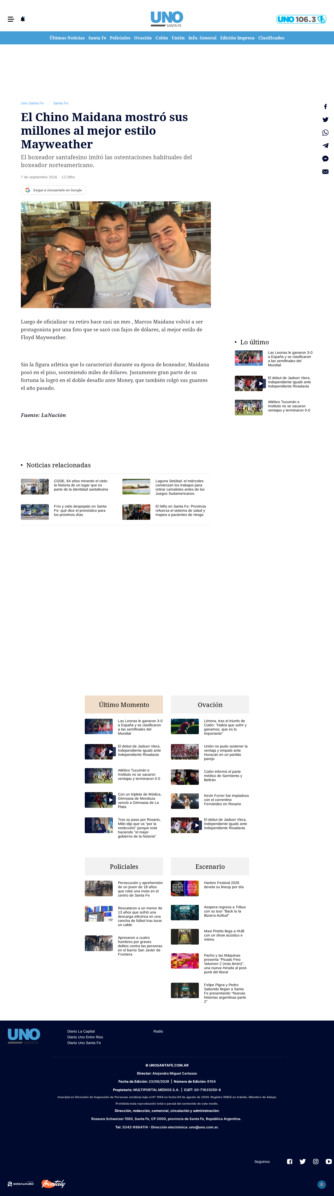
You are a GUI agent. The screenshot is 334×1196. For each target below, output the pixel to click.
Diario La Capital (81, 1031)
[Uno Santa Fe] (167, 19)
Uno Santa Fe (32, 103)
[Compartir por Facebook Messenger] (325, 159)
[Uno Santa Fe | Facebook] (289, 1161)
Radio (158, 1031)
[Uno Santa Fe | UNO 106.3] (301, 19)
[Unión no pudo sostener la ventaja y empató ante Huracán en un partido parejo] (210, 752)
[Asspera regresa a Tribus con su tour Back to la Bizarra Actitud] (210, 912)
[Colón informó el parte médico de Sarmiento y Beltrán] (210, 777)
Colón (162, 38)
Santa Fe (97, 38)
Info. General (202, 38)
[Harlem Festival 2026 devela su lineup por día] (210, 888)
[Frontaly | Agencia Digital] (49, 1184)
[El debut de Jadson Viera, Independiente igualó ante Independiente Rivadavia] (274, 383)
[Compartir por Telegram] (325, 145)
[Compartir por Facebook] (325, 106)
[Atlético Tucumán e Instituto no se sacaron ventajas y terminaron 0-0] (274, 407)
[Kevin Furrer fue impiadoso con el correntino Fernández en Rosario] (210, 801)
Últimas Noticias (67, 38)
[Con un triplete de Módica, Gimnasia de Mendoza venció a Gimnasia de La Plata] (124, 800)
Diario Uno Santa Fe (84, 1043)
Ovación (143, 38)
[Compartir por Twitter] (325, 119)
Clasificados (271, 38)
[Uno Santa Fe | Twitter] (302, 1161)
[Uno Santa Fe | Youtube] (329, 1161)
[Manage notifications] (322, 1184)
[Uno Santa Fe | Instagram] (316, 1161)
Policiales (120, 38)
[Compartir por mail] (325, 172)
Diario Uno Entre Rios (85, 1037)
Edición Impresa (237, 38)
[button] (11, 19)
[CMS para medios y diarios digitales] (21, 1184)
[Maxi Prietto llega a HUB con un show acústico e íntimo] (210, 936)
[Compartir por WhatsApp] (325, 132)
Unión (178, 38)
